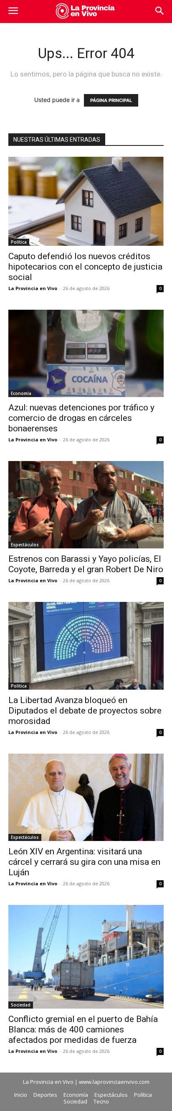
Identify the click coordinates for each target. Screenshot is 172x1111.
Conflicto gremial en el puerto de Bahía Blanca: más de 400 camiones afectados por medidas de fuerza (83, 1029)
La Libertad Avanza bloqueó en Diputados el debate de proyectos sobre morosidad (85, 710)
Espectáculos (25, 545)
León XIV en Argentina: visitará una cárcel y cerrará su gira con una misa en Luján (84, 861)
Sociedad (20, 1005)
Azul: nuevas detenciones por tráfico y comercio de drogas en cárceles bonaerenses (81, 418)
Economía (21, 393)
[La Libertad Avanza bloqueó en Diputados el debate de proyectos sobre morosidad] (86, 645)
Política (19, 242)
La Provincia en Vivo (32, 288)
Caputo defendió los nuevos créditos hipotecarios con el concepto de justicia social (85, 266)
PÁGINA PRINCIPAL (111, 100)
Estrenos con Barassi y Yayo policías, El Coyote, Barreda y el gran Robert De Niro (85, 564)
